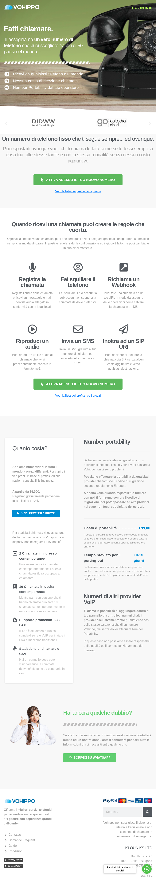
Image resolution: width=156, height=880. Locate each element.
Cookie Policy (14, 866)
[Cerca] (147, 812)
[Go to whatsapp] (147, 869)
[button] (6, 123)
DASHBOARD (142, 8)
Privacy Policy (15, 859)
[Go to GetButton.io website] (147, 876)
